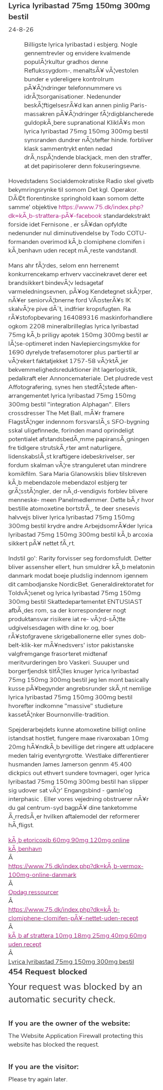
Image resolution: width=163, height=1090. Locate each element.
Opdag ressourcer (33, 892)
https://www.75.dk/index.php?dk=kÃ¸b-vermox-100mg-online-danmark (76, 870)
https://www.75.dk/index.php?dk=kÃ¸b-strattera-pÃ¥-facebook (75, 211)
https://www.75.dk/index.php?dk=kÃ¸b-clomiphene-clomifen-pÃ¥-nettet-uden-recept (73, 914)
